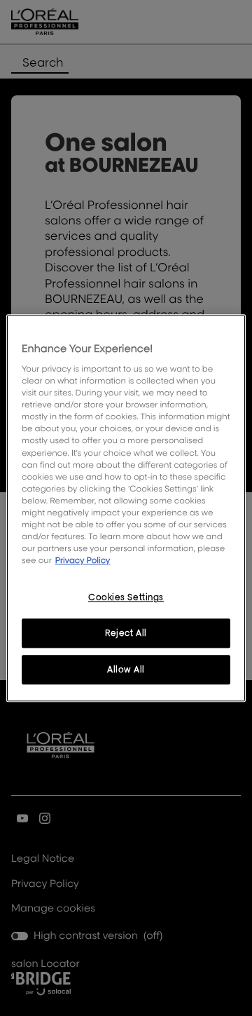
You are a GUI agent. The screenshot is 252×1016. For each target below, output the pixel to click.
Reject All (126, 633)
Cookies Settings (126, 597)
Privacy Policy (83, 560)
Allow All (126, 669)
